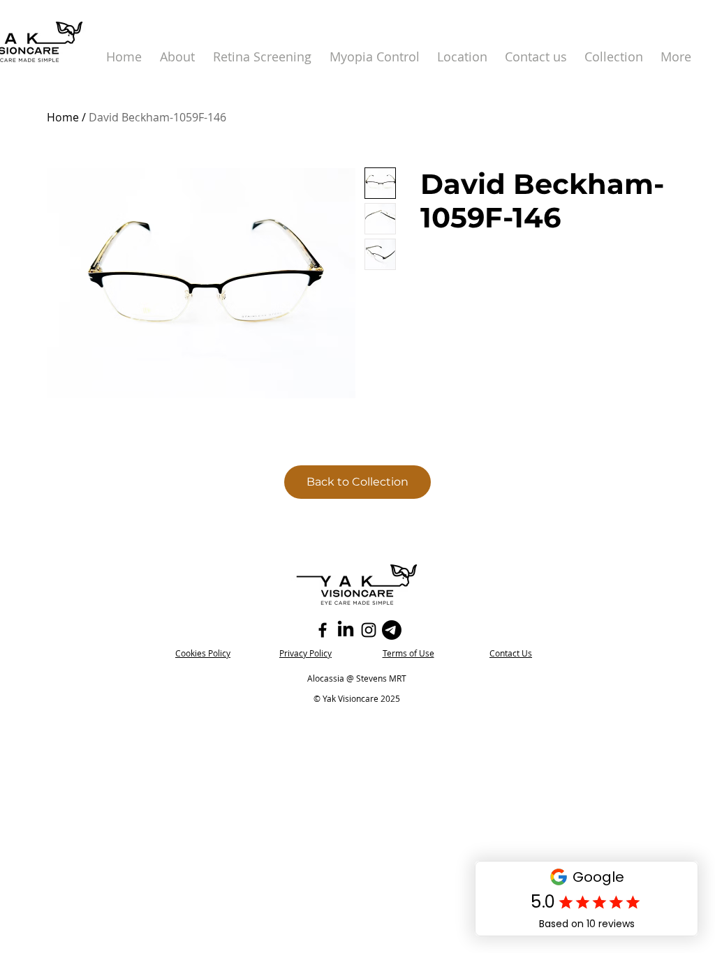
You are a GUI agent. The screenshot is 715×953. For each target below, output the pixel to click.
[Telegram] (391, 630)
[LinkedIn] (345, 630)
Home (63, 117)
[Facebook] (322, 630)
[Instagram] (368, 630)
